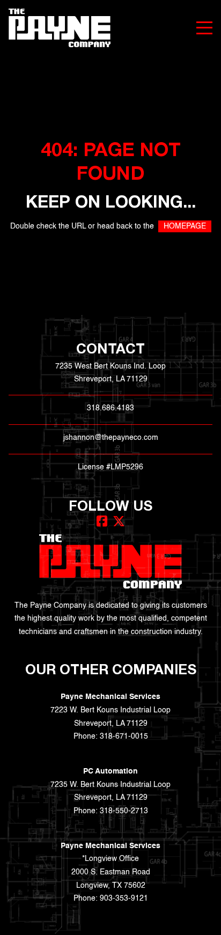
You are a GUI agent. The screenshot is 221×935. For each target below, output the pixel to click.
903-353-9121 (124, 898)
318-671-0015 (124, 736)
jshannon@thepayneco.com (110, 437)
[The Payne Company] (59, 28)
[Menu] (204, 27)
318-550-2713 (124, 811)
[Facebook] (102, 521)
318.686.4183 (110, 408)
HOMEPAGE (185, 226)
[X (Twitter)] (119, 521)
